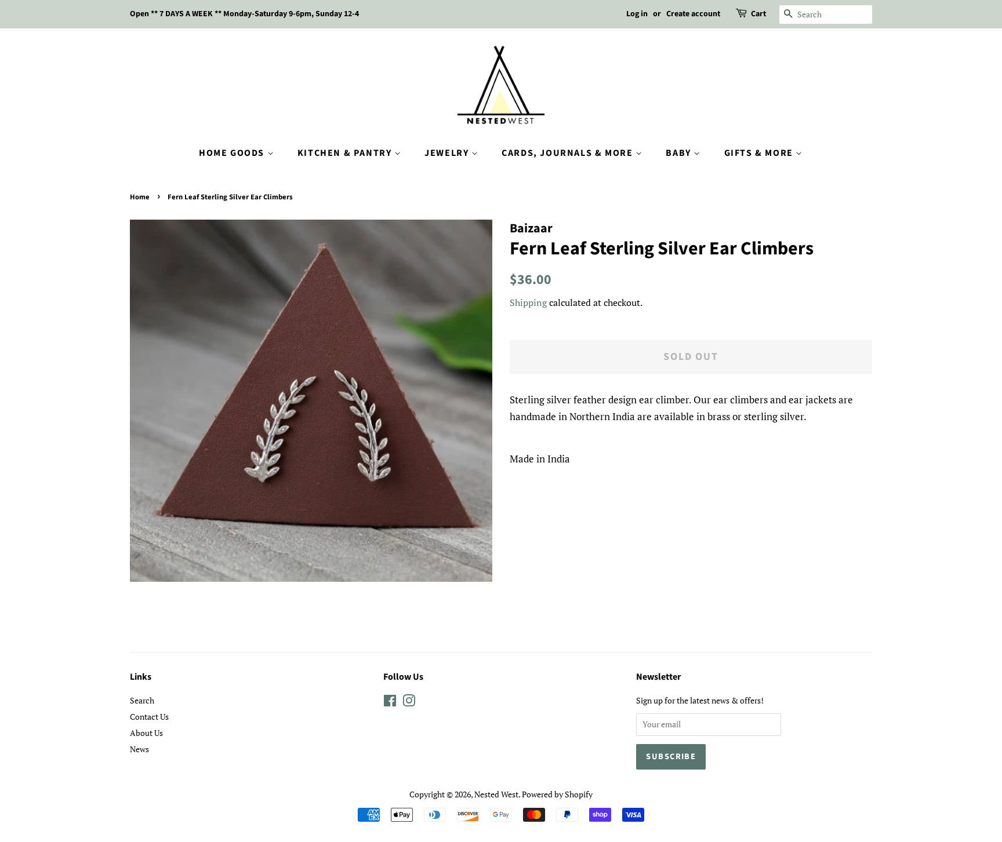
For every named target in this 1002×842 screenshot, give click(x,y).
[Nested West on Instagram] (408, 702)
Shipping (528, 302)
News (139, 748)
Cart (758, 14)
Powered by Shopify (557, 794)
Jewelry (447, 153)
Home (140, 197)
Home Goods (233, 153)
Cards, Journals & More (569, 153)
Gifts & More (760, 153)
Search (142, 700)
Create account (693, 14)
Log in (637, 14)
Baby (680, 153)
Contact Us (149, 716)
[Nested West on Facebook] (390, 702)
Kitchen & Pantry (345, 153)
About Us (146, 732)
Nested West (496, 794)
